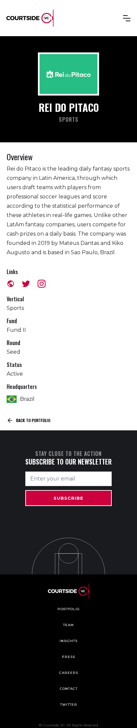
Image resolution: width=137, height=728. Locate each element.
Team (68, 625)
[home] (30, 18)
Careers (68, 673)
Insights (68, 641)
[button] (126, 18)
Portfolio (68, 609)
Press (68, 657)
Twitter (68, 704)
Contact (68, 689)
